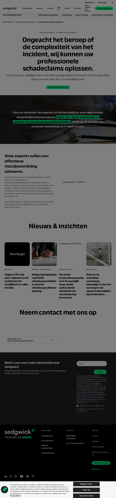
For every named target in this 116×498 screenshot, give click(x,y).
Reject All (86, 490)
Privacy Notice (15, 496)
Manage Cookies (86, 484)
